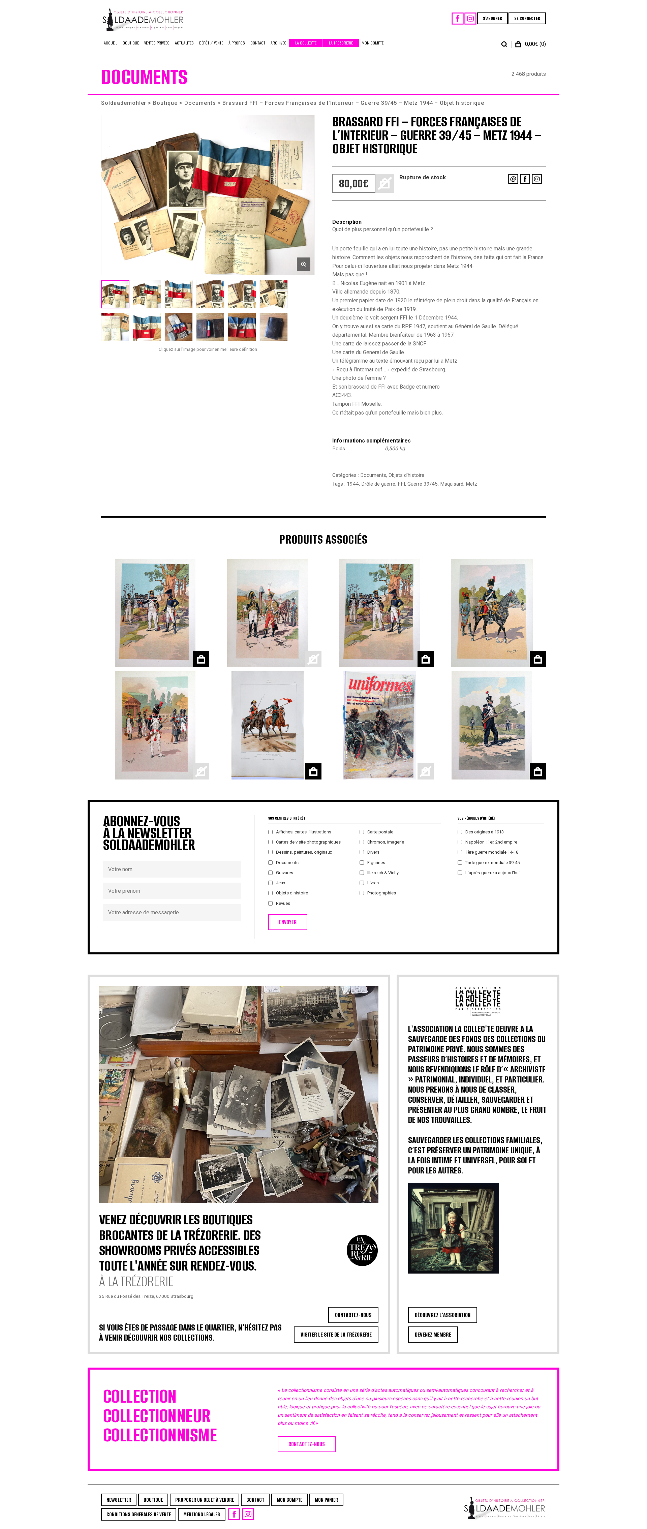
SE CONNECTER (527, 18)
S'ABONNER (492, 18)
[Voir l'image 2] (147, 294)
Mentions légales (201, 1514)
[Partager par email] (513, 179)
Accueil (110, 43)
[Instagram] (470, 18)
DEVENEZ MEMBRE (433, 1335)
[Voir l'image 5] (242, 294)
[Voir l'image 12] (273, 327)
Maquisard (451, 484)
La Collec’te (305, 43)
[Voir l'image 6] (273, 294)
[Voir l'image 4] (210, 294)
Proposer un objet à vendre (204, 1499)
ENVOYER (288, 922)
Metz (471, 484)
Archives (278, 43)
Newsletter (118, 1499)
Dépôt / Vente (211, 43)
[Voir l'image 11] (242, 327)
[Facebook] (458, 18)
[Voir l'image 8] (147, 327)
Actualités (184, 43)
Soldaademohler (123, 103)
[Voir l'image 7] (115, 327)
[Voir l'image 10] (210, 327)
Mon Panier (326, 1499)
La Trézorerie (341, 43)
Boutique (131, 43)
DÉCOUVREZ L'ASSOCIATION (442, 1315)
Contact (257, 43)
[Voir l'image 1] (115, 294)
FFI (401, 484)
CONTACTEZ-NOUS (353, 1315)
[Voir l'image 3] (178, 294)
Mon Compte (372, 43)
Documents (200, 103)
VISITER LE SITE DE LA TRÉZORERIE (336, 1335)
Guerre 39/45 (422, 484)
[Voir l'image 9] (178, 327)
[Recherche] (504, 44)
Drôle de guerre (378, 484)
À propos (236, 43)
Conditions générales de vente (138, 1514)
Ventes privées (157, 43)
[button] (208, 195)
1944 (353, 484)
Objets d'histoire (406, 475)
